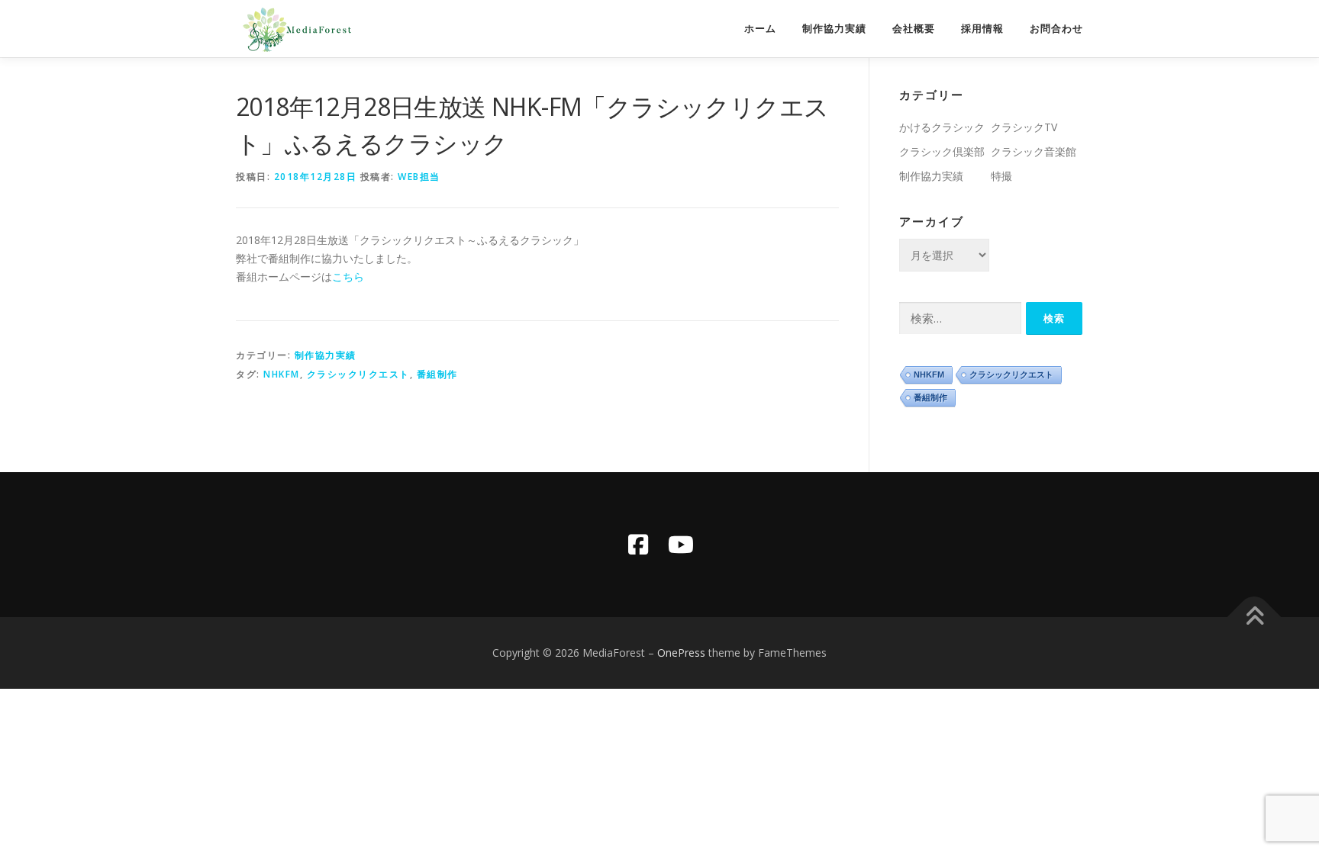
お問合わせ (1056, 28)
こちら (348, 276)
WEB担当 (419, 176)
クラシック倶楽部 (942, 151)
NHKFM (281, 374)
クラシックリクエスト (358, 374)
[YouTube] (680, 544)
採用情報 (982, 28)
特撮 (1001, 176)
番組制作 (437, 374)
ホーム (760, 28)
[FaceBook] (638, 544)
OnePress (681, 652)
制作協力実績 (834, 28)
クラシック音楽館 (1033, 151)
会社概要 (913, 28)
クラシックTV (1024, 127)
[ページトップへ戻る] (1254, 617)
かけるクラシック (942, 127)
